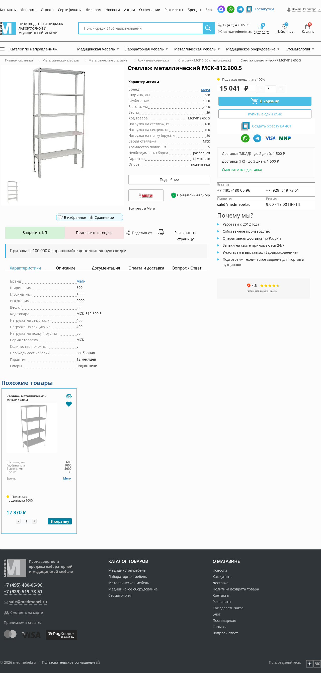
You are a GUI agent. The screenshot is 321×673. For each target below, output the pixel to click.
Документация (106, 268)
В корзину (269, 101)
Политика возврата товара (236, 589)
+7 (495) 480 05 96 (233, 190)
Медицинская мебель (127, 570)
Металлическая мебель (128, 582)
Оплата (47, 9)
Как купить (222, 576)
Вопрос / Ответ (186, 268)
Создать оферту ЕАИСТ (271, 126)
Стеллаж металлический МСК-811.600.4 (27, 398)
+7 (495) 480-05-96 (235, 25)
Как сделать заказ (228, 607)
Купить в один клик (265, 114)
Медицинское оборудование (133, 589)
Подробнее (169, 179)
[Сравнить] (69, 396)
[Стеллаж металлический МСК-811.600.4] (39, 428)
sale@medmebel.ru (235, 31)
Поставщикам (224, 620)
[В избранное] (69, 404)
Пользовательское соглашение (68, 662)
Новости (113, 9)
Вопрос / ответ (225, 633)
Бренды (194, 9)
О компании (149, 9)
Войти (296, 9)
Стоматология (120, 595)
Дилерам (93, 9)
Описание (65, 268)
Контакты (8, 9)
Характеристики (25, 268)
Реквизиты (174, 9)
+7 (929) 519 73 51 (282, 190)
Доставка (29, 9)
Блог (209, 9)
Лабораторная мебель (127, 576)
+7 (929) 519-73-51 (23, 591)
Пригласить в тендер (94, 232)
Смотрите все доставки (242, 169)
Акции (129, 9)
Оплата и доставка (146, 268)
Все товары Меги (141, 208)
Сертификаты (70, 9)
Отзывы (219, 626)
